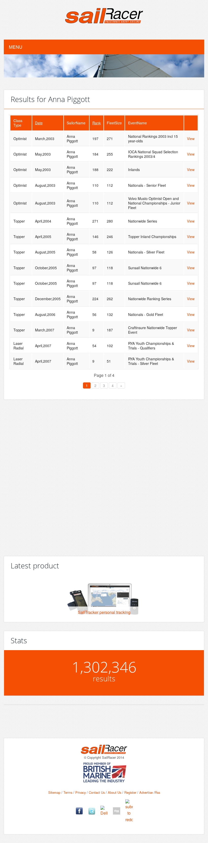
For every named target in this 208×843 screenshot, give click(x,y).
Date (39, 122)
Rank (96, 122)
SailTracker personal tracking (104, 612)
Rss (157, 792)
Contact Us (97, 792)
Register (130, 792)
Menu (15, 47)
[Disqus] (104, 475)
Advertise (146, 792)
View (191, 138)
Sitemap (54, 792)
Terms (67, 792)
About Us (114, 792)
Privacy (80, 792)
